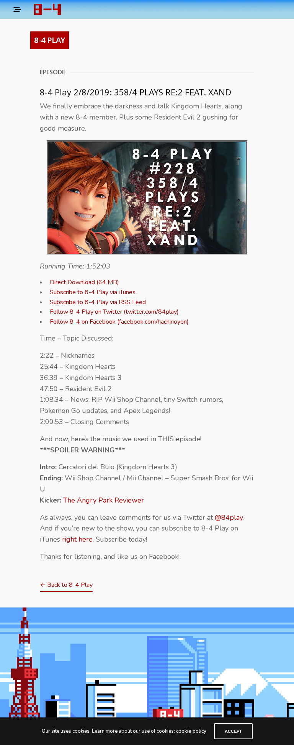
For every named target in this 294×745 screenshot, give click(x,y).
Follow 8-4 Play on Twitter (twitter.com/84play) (114, 312)
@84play (229, 517)
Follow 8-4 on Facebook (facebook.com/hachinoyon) (119, 322)
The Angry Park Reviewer (103, 500)
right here (77, 539)
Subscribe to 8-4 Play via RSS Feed (98, 302)
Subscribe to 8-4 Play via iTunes (93, 292)
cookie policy (191, 731)
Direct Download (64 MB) (84, 282)
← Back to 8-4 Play (66, 585)
